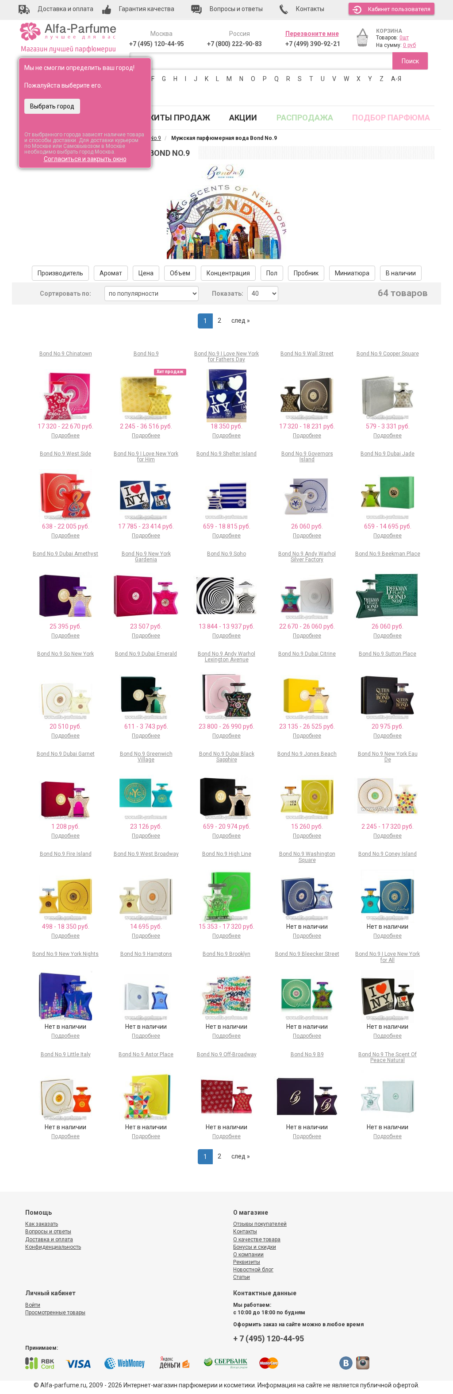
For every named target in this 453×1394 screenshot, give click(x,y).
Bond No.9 (146, 354)
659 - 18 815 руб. (226, 526)
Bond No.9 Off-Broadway (227, 1054)
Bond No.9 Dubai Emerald (146, 654)
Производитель (60, 273)
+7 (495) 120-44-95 (156, 43)
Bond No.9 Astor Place (146, 1054)
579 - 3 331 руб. (388, 426)
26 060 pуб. (307, 526)
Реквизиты (246, 1262)
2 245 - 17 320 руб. (387, 826)
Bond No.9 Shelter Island (226, 454)
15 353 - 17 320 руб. (226, 926)
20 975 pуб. (387, 726)
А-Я (396, 78)
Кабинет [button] (399, 9)
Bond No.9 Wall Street (307, 354)
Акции (243, 117)
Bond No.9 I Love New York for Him (146, 457)
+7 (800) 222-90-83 (234, 43)
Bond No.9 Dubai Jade (388, 454)
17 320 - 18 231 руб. (307, 426)
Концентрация (228, 273)
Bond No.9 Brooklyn (226, 954)
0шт (404, 38)
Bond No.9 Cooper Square (388, 354)
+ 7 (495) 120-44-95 (268, 1338)
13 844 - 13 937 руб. (226, 626)
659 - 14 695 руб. (387, 526)
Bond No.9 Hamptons (146, 954)
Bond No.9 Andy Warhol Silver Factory (307, 557)
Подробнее (65, 435)
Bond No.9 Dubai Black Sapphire (226, 757)
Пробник (306, 273)
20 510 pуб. (65, 726)
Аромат (111, 273)
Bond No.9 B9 (307, 1054)
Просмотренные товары (55, 1312)
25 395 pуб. (65, 626)
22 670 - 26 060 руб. (307, 626)
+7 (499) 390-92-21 (312, 43)
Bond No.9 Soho (226, 554)
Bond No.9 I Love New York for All (387, 957)
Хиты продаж (179, 117)
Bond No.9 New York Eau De (388, 757)
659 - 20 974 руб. (226, 826)
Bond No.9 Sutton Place (387, 654)
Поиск (410, 61)
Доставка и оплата (49, 1239)
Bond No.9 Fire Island (66, 854)
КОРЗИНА (389, 31)
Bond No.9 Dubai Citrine (307, 654)
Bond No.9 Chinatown (65, 354)
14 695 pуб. (146, 926)
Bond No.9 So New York (65, 654)
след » (240, 320)
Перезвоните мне (312, 33)
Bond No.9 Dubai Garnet (66, 754)
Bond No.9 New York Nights (65, 954)
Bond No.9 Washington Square (307, 857)
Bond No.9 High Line (226, 854)
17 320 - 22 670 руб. (65, 426)
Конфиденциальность (53, 1247)
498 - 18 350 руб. (65, 926)
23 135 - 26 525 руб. (307, 726)
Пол (271, 273)
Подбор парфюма (391, 117)
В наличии (401, 273)
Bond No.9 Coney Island (387, 854)
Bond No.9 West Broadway (146, 854)
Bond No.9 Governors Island (307, 457)
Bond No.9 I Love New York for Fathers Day (226, 357)
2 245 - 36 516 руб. (146, 426)
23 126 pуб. (146, 826)
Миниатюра (352, 273)
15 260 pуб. (307, 826)
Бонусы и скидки (254, 1247)
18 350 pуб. (226, 426)
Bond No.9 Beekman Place (387, 554)
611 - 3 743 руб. (146, 726)
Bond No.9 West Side (65, 454)
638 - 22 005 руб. (65, 526)
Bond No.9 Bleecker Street (307, 954)
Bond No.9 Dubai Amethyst (65, 554)
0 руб (409, 45)
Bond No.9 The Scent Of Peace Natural (387, 1057)
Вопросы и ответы (48, 1231)
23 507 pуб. (146, 626)
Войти (32, 1305)
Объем (180, 273)
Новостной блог (253, 1270)
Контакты (245, 1231)
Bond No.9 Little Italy (66, 1054)
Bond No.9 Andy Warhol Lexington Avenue (226, 657)
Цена (146, 273)
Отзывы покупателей (260, 1224)
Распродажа (304, 117)
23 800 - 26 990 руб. (226, 726)
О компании (248, 1254)
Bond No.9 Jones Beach (307, 754)
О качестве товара (256, 1239)
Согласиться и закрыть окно (85, 158)
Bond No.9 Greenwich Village (146, 757)
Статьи (241, 1277)
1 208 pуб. (65, 826)
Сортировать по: (65, 293)
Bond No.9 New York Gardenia (146, 557)
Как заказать (41, 1224)
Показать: (227, 293)
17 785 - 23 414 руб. (146, 526)
